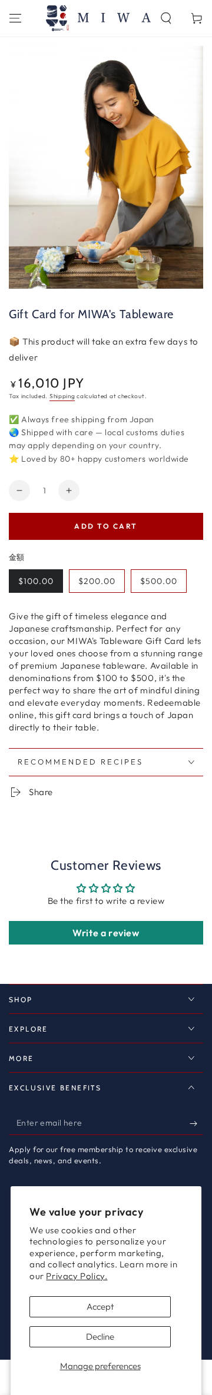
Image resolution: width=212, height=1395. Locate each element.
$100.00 (36, 581)
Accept (100, 1306)
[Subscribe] (196, 1123)
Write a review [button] (105, 933)
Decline (100, 1336)
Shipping (62, 396)
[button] (166, 18)
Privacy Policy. (76, 1275)
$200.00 (96, 581)
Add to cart (105, 526)
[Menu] (15, 18)
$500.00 (158, 581)
